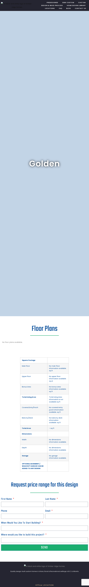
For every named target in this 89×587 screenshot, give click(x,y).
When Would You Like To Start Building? (21, 522)
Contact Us (80, 8)
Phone (4, 510)
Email (48, 510)
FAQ (60, 8)
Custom (82, 3)
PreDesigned (52, 3)
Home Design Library (76, 5)
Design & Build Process (52, 5)
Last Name (50, 498)
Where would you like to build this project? (23, 534)
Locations (50, 8)
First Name (6, 498)
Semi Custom (68, 3)
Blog (68, 8)
